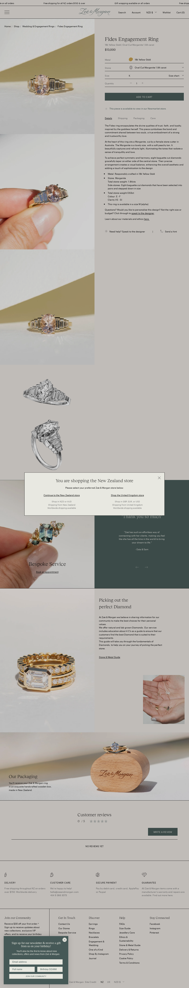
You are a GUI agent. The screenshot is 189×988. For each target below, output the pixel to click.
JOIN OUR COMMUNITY (36, 976)
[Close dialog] (64, 940)
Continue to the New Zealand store (62, 495)
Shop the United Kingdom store (127, 495)
